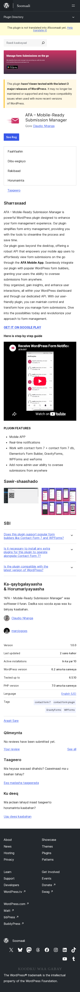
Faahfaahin (15, 151)
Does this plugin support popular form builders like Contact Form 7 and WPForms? (34, 536)
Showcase (49, 840)
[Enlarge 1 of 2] (33, 493)
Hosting (9, 853)
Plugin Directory (13, 17)
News (8, 846)
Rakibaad (14, 171)
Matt (9, 910)
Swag (47, 892)
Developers (11, 885)
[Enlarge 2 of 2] (71, 493)
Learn (7, 872)
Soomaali (18, 941)
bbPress (11, 917)
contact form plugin (64, 702)
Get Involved (51, 872)
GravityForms (53, 709)
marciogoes (19, 631)
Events (46, 878)
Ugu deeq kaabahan (17, 816)
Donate (49, 885)
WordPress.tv (15, 892)
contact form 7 (43, 702)
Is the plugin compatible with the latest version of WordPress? (26, 568)
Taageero (13, 190)
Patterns (48, 859)
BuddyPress (14, 924)
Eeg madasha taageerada (21, 783)
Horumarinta (16, 180)
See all (71, 749)
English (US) (68, 693)
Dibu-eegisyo (17, 161)
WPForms (69, 709)
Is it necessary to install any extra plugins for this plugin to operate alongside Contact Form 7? (27, 552)
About (8, 840)
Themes (47, 846)
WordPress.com (16, 904)
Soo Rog (11, 137)
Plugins (46, 853)
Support (9, 878)
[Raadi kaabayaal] (43, 43)
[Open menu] (74, 5)
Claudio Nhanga (44, 126)
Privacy (9, 859)
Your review (12, 749)
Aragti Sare (11, 721)
